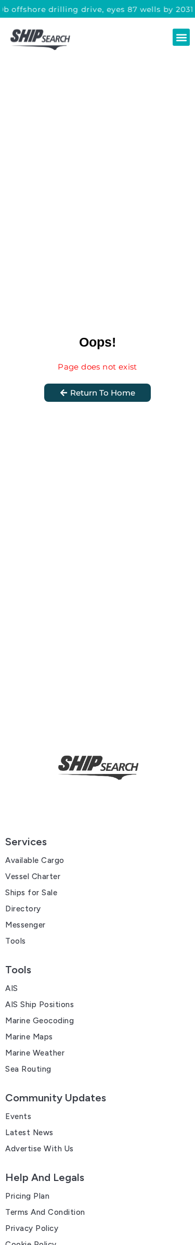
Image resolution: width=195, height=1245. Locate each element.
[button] (181, 37)
